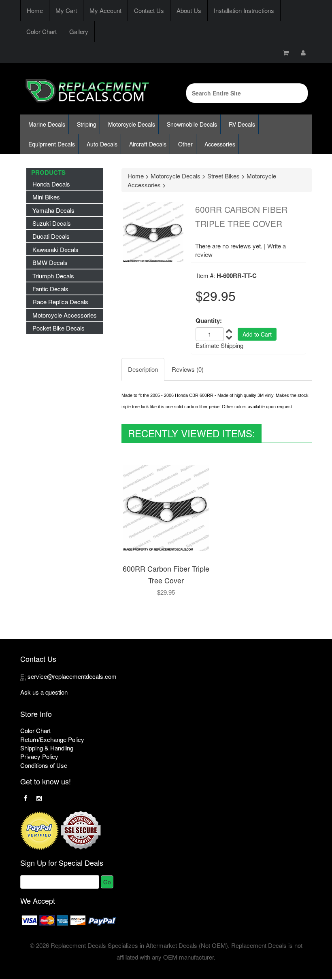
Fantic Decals (50, 288)
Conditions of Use (43, 765)
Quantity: (209, 320)
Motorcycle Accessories (64, 315)
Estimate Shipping (219, 345)
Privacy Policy (39, 756)
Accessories (219, 144)
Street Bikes (223, 176)
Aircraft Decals (147, 144)
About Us (189, 10)
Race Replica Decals (60, 301)
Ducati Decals (51, 236)
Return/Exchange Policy (52, 739)
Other (185, 144)
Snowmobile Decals (192, 124)
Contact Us (149, 10)
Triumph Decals (53, 275)
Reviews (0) (188, 369)
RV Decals (242, 124)
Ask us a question (44, 692)
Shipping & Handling (46, 748)
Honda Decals (51, 184)
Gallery (78, 31)
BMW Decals (50, 262)
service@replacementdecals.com (72, 676)
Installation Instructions (244, 10)
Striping (86, 124)
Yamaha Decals (53, 210)
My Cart (66, 10)
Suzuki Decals (51, 223)
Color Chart (41, 31)
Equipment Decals (51, 144)
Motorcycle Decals (131, 124)
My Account (105, 10)
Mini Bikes (46, 197)
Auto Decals (102, 144)
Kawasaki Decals (55, 249)
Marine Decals (46, 124)
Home (35, 10)
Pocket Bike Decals (58, 328)
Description (143, 369)
